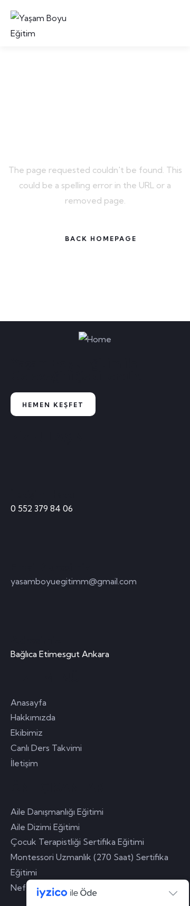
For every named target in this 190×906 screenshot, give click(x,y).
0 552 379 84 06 (42, 508)
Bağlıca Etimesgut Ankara (60, 654)
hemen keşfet (53, 405)
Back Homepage (101, 239)
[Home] (95, 339)
